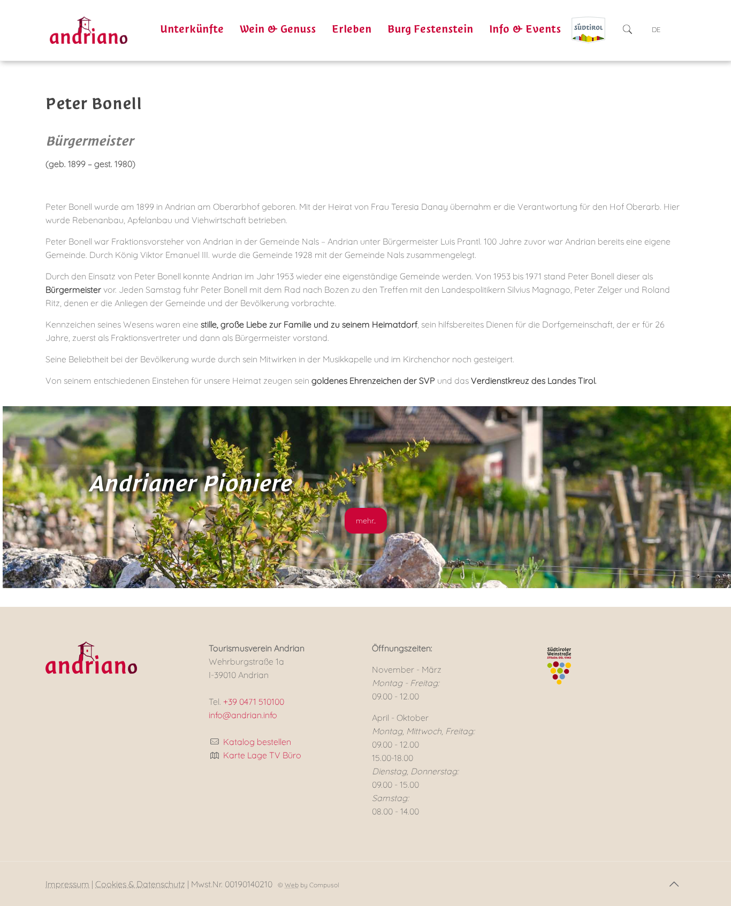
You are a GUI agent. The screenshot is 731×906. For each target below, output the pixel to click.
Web (292, 885)
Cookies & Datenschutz (140, 884)
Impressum (67, 884)
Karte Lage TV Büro (262, 755)
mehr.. (366, 521)
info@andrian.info (243, 715)
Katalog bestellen (257, 741)
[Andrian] (88, 29)
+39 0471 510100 (253, 701)
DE (656, 29)
